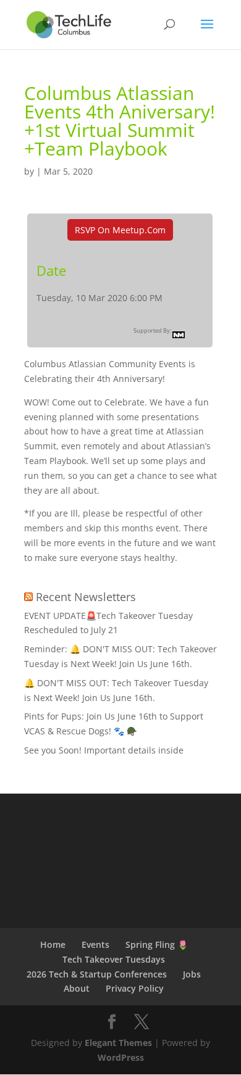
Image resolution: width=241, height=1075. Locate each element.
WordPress (121, 1057)
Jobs (192, 974)
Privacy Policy (135, 988)
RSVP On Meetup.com (120, 230)
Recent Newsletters (86, 596)
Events (95, 944)
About (77, 988)
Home (53, 944)
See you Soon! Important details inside (104, 750)
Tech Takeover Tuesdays (113, 959)
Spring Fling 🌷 (156, 944)
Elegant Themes (118, 1042)
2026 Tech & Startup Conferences (97, 974)
